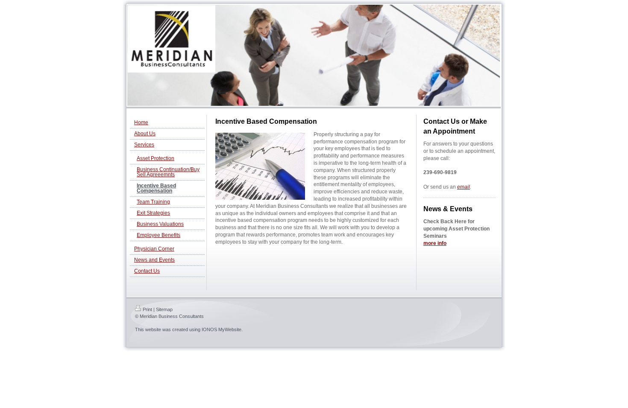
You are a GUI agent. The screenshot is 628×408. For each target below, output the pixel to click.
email (463, 187)
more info (434, 243)
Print (147, 309)
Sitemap (164, 309)
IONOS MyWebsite (221, 329)
